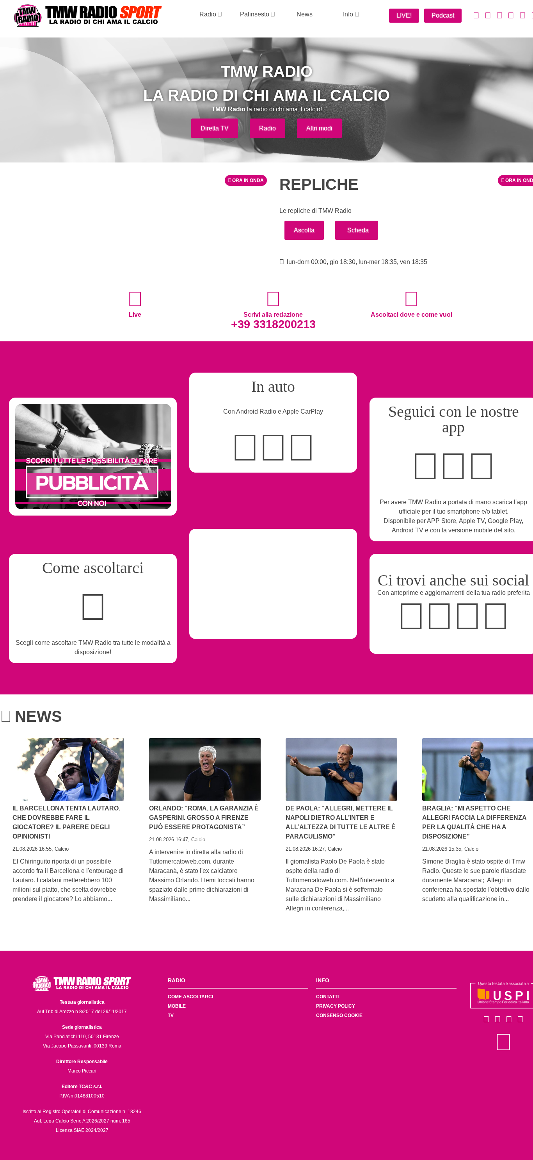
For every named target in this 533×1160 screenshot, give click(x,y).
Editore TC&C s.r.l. (82, 1086)
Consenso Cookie (339, 1015)
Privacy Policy (335, 1006)
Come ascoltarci (190, 996)
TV (171, 1015)
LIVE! (404, 15)
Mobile (177, 1006)
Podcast (443, 15)
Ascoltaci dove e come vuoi (411, 314)
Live (135, 314)
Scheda (358, 230)
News (305, 14)
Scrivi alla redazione (273, 320)
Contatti (327, 996)
